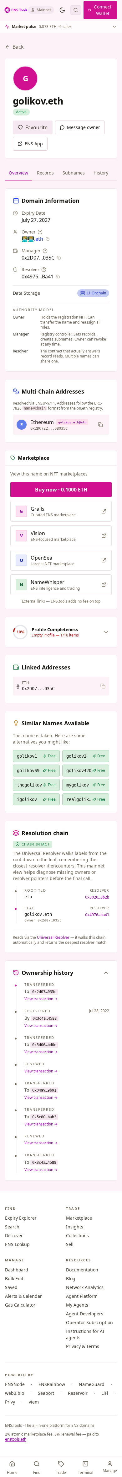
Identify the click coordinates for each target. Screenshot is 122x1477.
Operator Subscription (89, 1322)
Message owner (83, 127)
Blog (70, 1278)
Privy (10, 1402)
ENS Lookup (17, 1244)
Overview (18, 173)
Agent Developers (84, 1314)
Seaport (46, 1393)
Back (18, 46)
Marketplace (79, 1218)
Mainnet (44, 10)
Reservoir (78, 1393)
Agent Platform (82, 1296)
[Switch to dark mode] (62, 10)
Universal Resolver (53, 937)
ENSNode (15, 1384)
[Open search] (75, 10)
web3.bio (14, 1393)
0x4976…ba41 (97, 915)
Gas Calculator (20, 1305)
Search (12, 1227)
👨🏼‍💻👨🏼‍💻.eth (32, 238)
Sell (70, 1244)
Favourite (36, 127)
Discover (14, 1235)
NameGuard (91, 1384)
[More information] (40, 232)
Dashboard (16, 1270)
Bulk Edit (14, 1278)
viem (34, 1402)
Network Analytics (85, 1287)
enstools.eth (15, 1439)
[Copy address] (100, 425)
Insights (74, 1227)
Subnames (74, 173)
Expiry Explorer (21, 1218)
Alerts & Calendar (23, 1296)
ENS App (34, 144)
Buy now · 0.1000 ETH (61, 489)
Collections (77, 1235)
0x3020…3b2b (97, 897)
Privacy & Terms (82, 1346)
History (101, 173)
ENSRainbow (51, 1384)
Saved (11, 1287)
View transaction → (41, 999)
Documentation (82, 1270)
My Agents (77, 1305)
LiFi (104, 1393)
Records (45, 173)
